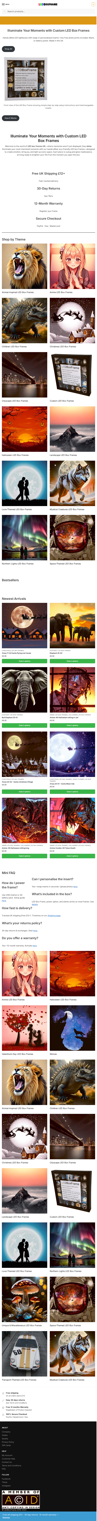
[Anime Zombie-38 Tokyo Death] (72, 820)
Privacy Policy (8, 1442)
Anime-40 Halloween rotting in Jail (64, 717)
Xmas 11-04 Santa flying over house (16, 653)
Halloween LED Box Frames (80, 715)
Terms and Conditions (11, 1465)
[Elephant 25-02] (72, 625)
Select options (24, 661)
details (35, 904)
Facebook (6, 1479)
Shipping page (54, 915)
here (4, 900)
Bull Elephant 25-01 (10, 717)
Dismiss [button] (6, 1517)
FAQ (4, 1469)
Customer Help (8, 1459)
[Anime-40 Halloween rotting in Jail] (72, 690)
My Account (7, 1455)
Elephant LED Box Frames (60, 650)
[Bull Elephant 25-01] (24, 690)
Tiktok (4, 1482)
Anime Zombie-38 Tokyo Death (62, 848)
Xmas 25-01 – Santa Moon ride (62, 784)
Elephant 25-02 (56, 653)
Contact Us (7, 1462)
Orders (5, 1435)
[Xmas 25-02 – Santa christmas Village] (24, 754)
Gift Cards (6, 1445)
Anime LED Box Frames (59, 715)
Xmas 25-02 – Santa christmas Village (17, 782)
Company (6, 1432)
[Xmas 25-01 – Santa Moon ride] (72, 754)
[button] (93, 4)
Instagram (6, 1486)
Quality (5, 1438)
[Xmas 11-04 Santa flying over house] (24, 625)
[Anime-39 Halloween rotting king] (24, 820)
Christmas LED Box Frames (13, 650)
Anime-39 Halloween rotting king (15, 848)
